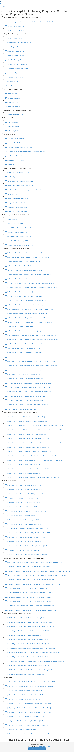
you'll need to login (44, 746)
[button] (1, 2)
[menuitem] (1, 4)
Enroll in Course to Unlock (37, 749)
